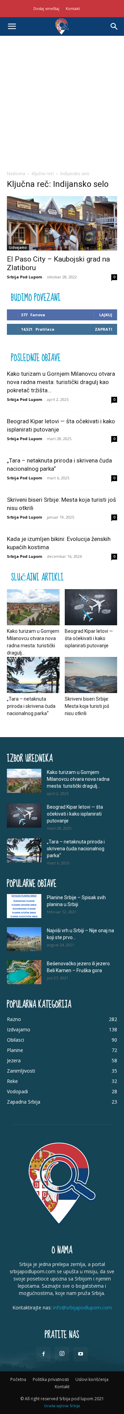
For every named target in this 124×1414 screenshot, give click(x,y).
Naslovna (16, 174)
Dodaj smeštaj (46, 8)
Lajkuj (105, 314)
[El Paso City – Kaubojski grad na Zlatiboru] (62, 223)
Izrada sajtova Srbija (62, 1405)
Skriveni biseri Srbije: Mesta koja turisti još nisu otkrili (87, 706)
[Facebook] (43, 1354)
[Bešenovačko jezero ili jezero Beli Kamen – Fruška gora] (24, 972)
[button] (12, 26)
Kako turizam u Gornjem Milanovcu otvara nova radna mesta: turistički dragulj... (78, 779)
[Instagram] (62, 1354)
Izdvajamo (18, 247)
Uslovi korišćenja (91, 1379)
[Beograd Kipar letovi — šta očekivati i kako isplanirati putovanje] (91, 607)
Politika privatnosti (51, 1379)
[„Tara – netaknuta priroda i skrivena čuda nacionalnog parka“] (33, 675)
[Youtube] (80, 1354)
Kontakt (73, 8)
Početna (18, 1379)
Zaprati (103, 329)
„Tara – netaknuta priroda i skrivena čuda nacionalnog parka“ (31, 706)
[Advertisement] (62, 101)
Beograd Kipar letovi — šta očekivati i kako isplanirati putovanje (89, 638)
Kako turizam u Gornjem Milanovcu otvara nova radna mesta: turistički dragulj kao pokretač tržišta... (61, 382)
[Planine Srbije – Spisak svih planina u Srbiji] (24, 906)
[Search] (114, 26)
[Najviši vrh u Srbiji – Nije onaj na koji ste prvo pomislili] (24, 939)
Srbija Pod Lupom (24, 276)
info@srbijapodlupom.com (82, 1307)
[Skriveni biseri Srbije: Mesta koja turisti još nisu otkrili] (91, 675)
